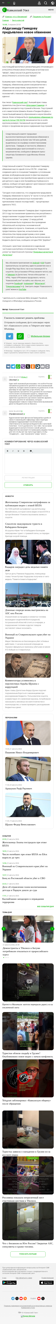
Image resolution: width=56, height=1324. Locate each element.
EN (9, 3)
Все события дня (45, 907)
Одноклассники (13, 286)
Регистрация (28, 478)
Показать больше (28, 1254)
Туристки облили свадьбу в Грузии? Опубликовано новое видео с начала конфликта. (27, 1055)
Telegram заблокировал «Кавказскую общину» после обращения (26, 1102)
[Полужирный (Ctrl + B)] (7, 451)
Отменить (28, 485)
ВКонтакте (40, 283)
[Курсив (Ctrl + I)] (13, 451)
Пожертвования (47, 1278)
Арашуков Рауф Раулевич (18, 788)
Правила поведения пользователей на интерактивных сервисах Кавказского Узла (28, 1307)
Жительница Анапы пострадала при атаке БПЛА (24, 844)
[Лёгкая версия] (14, 3)
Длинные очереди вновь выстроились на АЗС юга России (26, 611)
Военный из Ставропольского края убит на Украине (27, 636)
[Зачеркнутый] (24, 451)
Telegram (11, 275)
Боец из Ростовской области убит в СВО (23, 878)
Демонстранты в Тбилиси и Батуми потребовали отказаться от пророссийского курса (25, 951)
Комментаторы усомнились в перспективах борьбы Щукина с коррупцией (22, 683)
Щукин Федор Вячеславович (20, 824)
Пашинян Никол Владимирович (22, 752)
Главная (5, 20)
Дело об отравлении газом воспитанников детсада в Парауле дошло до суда (24, 888)
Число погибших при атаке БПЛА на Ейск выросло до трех (24, 856)
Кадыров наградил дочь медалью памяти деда (26, 568)
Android (35, 263)
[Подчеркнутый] (18, 451)
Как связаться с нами (24, 1278)
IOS (42, 263)
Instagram (28, 283)
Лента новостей (18, 20)
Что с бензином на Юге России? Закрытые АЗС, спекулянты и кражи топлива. (27, 1245)
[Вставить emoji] (30, 451)
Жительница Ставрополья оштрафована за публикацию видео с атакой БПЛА (27, 503)
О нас (4, 1278)
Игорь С (24, 377)
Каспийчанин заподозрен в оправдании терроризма (23, 900)
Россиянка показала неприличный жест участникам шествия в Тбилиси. (23, 1199)
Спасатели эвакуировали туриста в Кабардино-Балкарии (23, 525)
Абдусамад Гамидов (35, 105)
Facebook (18, 283)
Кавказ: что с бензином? (16, 17)
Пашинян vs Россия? (41, 17)
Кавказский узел (19, 102)
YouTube (22, 289)
